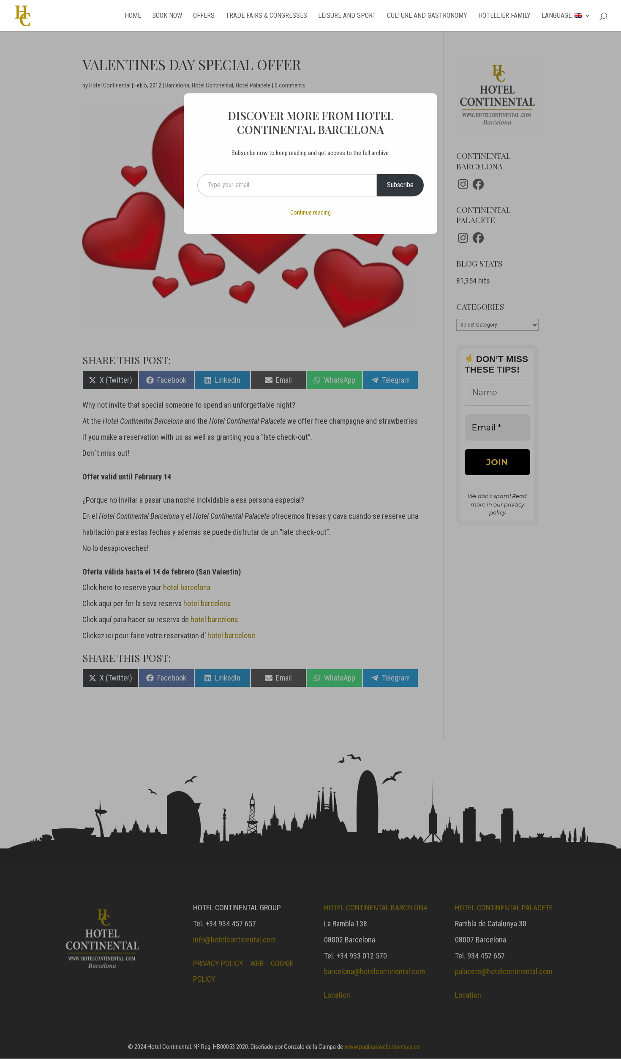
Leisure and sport (347, 16)
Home (133, 16)
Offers (204, 16)
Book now (167, 16)
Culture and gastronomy (427, 16)
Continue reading (310, 212)
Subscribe (400, 185)
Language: (558, 16)
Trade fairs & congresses (266, 16)
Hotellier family (504, 16)
